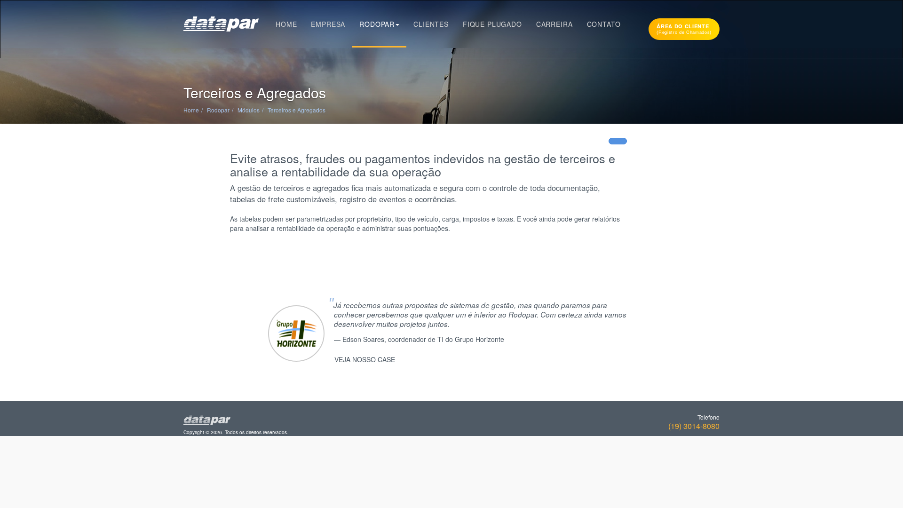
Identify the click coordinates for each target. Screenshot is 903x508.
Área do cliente (684, 29)
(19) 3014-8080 (694, 426)
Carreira (554, 24)
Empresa (328, 24)
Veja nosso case (364, 359)
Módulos (249, 110)
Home (286, 24)
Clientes (431, 24)
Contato (604, 24)
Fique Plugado (492, 24)
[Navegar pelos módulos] (618, 141)
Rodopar (377, 24)
